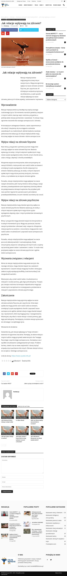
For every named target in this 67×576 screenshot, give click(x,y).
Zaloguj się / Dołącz (21, 1)
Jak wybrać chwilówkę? (37, 522)
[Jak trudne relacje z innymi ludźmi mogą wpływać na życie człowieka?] (22, 430)
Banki (41, 5)
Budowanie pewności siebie (54, 520)
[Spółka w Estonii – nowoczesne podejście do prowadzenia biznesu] (4, 536)
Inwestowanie (28, 5)
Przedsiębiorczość (51, 544)
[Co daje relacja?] (22, 414)
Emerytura (49, 5)
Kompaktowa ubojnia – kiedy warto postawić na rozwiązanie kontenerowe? (55, 50)
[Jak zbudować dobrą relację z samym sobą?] (7, 414)
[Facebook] (62, 1)
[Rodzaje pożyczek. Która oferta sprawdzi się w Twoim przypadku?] (27, 513)
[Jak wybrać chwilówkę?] (27, 524)
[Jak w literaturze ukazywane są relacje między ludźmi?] (37, 430)
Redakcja (6, 26)
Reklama (34, 1)
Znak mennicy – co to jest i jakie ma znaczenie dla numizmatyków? (55, 74)
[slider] (6, 361)
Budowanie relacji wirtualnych (54, 528)
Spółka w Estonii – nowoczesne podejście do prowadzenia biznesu (55, 62)
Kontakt (39, 1)
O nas (28, 1)
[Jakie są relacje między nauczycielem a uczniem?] (37, 414)
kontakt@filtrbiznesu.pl (37, 566)
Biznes (20, 5)
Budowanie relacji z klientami (54, 512)
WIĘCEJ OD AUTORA (24, 406)
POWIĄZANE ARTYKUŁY (9, 406)
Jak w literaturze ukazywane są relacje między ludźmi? (36, 438)
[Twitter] (64, 1)
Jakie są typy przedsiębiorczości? (33, 383)
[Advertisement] (33, 11)
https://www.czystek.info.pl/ (21, 356)
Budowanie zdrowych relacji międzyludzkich (16, 19)
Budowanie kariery (51, 536)
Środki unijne (57, 5)
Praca (36, 5)
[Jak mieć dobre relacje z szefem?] (7, 430)
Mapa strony (58, 573)
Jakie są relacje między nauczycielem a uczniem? (37, 422)
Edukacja (3, 19)
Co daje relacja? (20, 420)
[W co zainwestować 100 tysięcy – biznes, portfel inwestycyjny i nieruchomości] (27, 531)
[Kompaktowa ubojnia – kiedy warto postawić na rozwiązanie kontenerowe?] (4, 525)
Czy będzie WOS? (6, 383)
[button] (64, 5)
